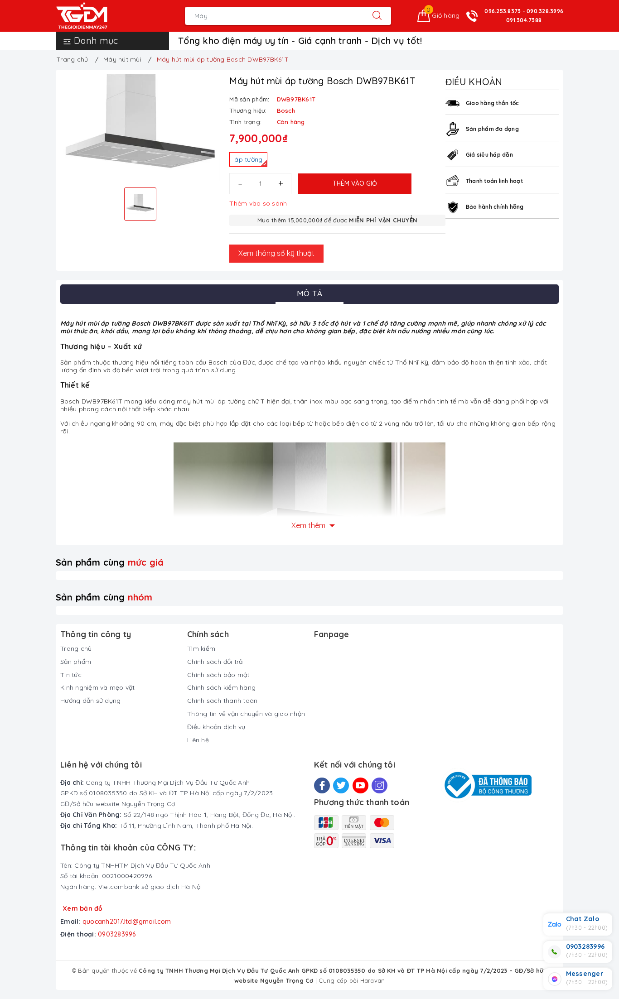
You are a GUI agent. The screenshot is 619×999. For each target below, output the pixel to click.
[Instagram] (379, 785)
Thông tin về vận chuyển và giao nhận (246, 714)
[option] (140, 127)
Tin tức (71, 675)
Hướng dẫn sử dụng (90, 700)
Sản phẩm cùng (110, 562)
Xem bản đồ (83, 908)
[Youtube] (360, 785)
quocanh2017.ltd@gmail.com (126, 921)
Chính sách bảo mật (218, 675)
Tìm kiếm (201, 648)
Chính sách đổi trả (215, 662)
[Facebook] (322, 785)
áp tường (248, 159)
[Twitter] (341, 785)
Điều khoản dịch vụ (216, 727)
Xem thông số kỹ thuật (276, 253)
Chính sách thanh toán (222, 700)
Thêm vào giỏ (355, 183)
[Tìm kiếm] (377, 16)
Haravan (372, 980)
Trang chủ (76, 648)
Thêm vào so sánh (258, 203)
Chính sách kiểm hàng (221, 687)
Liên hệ (198, 740)
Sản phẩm (75, 662)
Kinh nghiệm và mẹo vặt (97, 687)
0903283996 (117, 934)
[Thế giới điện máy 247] (95, 15)
